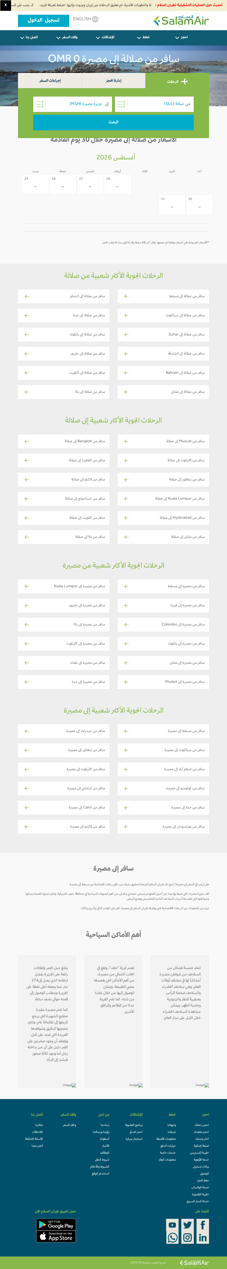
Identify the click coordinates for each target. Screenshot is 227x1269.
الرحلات (173, 82)
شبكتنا (172, 1132)
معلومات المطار (167, 1160)
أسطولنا (104, 1139)
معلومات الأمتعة (166, 1139)
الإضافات (108, 38)
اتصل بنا (32, 38)
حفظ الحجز (203, 1180)
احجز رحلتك (202, 1125)
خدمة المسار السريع (198, 1201)
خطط (146, 38)
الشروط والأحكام (99, 1167)
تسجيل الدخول (44, 21)
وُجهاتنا (171, 1125)
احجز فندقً (136, 1132)
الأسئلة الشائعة (34, 1139)
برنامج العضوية (134, 1125)
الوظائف (104, 1153)
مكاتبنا (39, 1125)
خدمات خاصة (168, 1153)
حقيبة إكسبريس (199, 1153)
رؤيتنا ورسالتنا (101, 1132)
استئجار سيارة (134, 1139)
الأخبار (105, 1146)
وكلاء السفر (70, 38)
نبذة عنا (104, 1125)
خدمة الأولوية (201, 1160)
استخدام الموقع (100, 1174)
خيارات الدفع (168, 1146)
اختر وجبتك (202, 1139)
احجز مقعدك (201, 1132)
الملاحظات (37, 1132)
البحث (113, 122)
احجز (184, 38)
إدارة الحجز (113, 81)
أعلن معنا (37, 1146)
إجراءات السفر (50, 81)
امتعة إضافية (201, 1146)
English (82, 19)
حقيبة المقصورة (200, 1194)
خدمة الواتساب (200, 1187)
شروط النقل (102, 1160)
